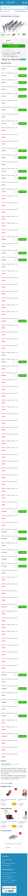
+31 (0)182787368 (12, 880)
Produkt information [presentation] (6, 764)
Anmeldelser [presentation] (16, 764)
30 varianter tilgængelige (14, 45)
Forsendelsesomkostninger (8, 863)
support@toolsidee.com (10, 882)
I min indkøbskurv (22, 68)
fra (7, 41)
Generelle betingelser (7, 859)
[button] (26, 24)
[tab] (6, 764)
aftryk (3, 861)
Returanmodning (6, 865)
